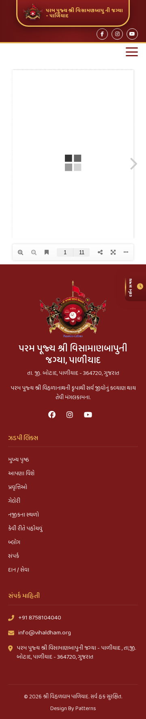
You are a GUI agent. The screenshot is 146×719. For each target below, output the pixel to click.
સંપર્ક (13, 556)
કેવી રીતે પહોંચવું (25, 529)
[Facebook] (102, 34)
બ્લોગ (14, 542)
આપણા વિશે (21, 474)
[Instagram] (117, 34)
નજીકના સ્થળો (23, 515)
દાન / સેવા (18, 570)
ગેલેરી (14, 501)
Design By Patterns (73, 708)
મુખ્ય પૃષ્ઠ (18, 460)
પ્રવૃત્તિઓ (17, 487)
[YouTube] (132, 34)
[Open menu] (132, 51)
